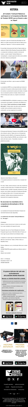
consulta (7, 387)
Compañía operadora (8, 384)
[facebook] (18, 379)
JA (17, 393)
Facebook (12, 323)
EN (10, 393)
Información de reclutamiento (10, 389)
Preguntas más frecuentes (16, 387)
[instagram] (9, 379)
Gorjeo (16, 323)
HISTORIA (14, 9)
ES (14, 393)
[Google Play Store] (20, 316)
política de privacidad (19, 384)
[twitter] (14, 379)
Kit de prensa (21, 389)
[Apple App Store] (7, 316)
